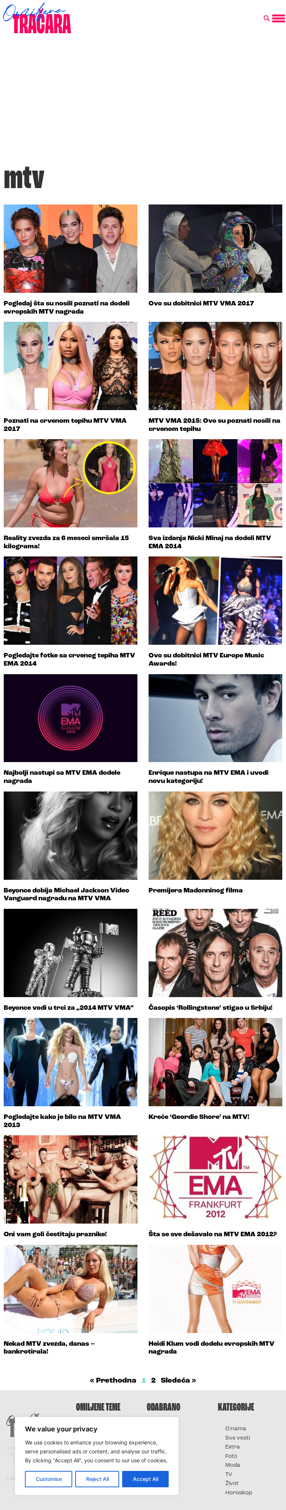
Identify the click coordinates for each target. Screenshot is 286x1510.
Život (232, 1484)
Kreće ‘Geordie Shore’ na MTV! (199, 1117)
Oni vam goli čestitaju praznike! (55, 1234)
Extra (232, 1447)
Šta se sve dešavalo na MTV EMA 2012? (213, 1234)
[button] (266, 18)
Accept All (145, 1479)
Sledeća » (178, 1380)
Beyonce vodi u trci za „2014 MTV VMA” (69, 1008)
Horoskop (238, 1493)
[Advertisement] (143, 102)
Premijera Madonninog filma (196, 891)
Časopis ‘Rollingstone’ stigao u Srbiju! (211, 1008)
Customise (49, 1479)
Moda (232, 1465)
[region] (97, 1456)
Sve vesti (237, 1438)
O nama (235, 1429)
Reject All (97, 1479)
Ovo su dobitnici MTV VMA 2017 (201, 304)
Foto (231, 1456)
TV (228, 1475)
